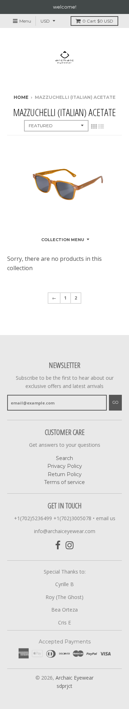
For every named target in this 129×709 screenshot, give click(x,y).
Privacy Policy (64, 466)
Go (115, 402)
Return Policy (65, 474)
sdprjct (64, 685)
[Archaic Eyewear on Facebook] (58, 545)
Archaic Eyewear (75, 677)
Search (64, 458)
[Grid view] (94, 126)
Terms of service (64, 482)
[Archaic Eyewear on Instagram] (70, 545)
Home (21, 97)
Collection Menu (62, 239)
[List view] (101, 126)
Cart (97, 21)
